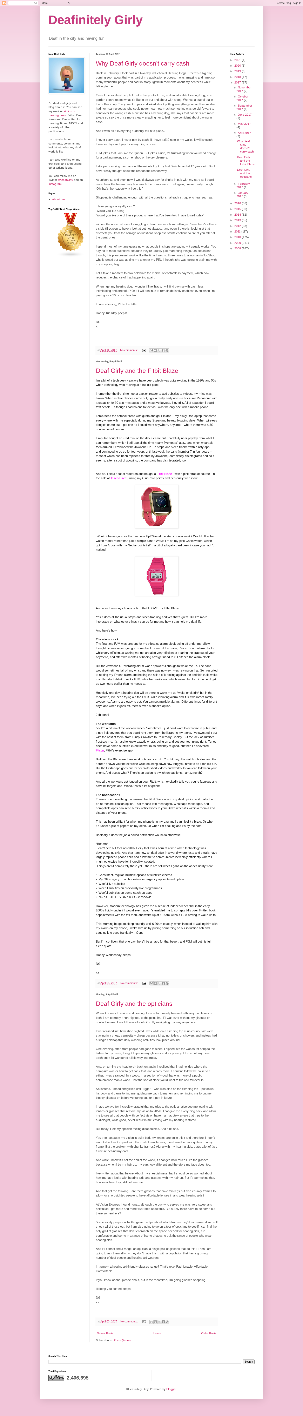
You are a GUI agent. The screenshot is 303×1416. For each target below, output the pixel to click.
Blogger (171, 1389)
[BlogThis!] (155, 350)
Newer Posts (105, 1333)
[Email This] (151, 350)
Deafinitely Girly (95, 20)
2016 (238, 203)
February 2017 (243, 185)
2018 (238, 77)
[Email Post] (144, 350)
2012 (238, 226)
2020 (238, 65)
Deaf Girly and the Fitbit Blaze (137, 370)
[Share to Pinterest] (167, 350)
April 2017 (244, 132)
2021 (238, 60)
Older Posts (208, 1333)
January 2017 (242, 194)
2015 (238, 209)
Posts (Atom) (122, 1340)
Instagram (55, 184)
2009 (238, 242)
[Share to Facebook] (163, 350)
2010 (238, 237)
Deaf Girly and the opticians (134, 1003)
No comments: (129, 350)
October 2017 (242, 98)
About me (58, 199)
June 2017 (245, 114)
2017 (238, 82)
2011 (237, 231)
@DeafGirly (65, 179)
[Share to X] (159, 350)
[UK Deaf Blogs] (70, 256)
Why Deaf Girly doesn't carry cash (142, 63)
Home (157, 1333)
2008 (238, 248)
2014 (238, 214)
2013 (238, 220)
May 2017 (244, 123)
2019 (238, 71)
